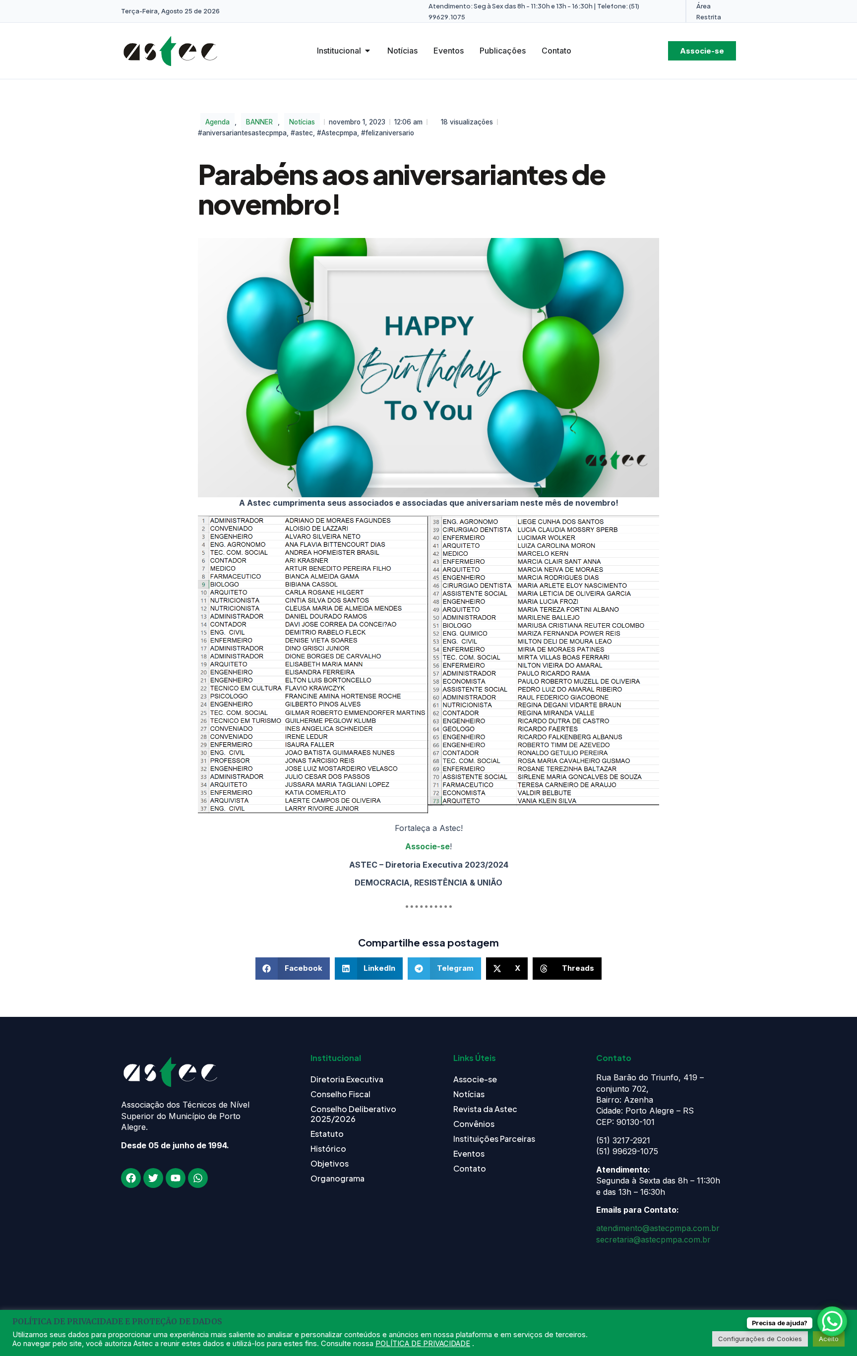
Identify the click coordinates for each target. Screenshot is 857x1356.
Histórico (328, 1148)
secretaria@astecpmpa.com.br (653, 1239)
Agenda (217, 122)
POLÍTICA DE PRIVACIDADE (422, 1343)
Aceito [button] (829, 1339)
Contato (469, 1168)
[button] (292, 968)
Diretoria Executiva (346, 1079)
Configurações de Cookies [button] (760, 1339)
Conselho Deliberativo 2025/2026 (353, 1114)
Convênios (473, 1124)
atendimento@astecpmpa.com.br (658, 1228)
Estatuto (327, 1133)
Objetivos (329, 1163)
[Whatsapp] (198, 1178)
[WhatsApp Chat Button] (832, 1321)
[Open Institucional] (367, 51)
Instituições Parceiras (494, 1138)
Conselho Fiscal (340, 1094)
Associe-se (427, 846)
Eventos (469, 1153)
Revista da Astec (485, 1109)
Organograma (337, 1178)
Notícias (302, 122)
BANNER (259, 122)
